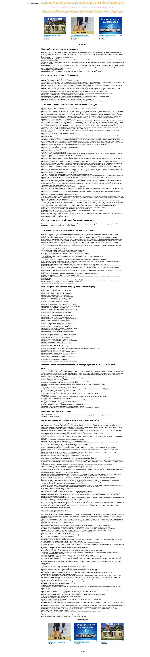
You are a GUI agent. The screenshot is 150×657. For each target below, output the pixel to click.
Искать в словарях (33, 3)
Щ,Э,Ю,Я (108, 7)
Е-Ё (63, 7)
